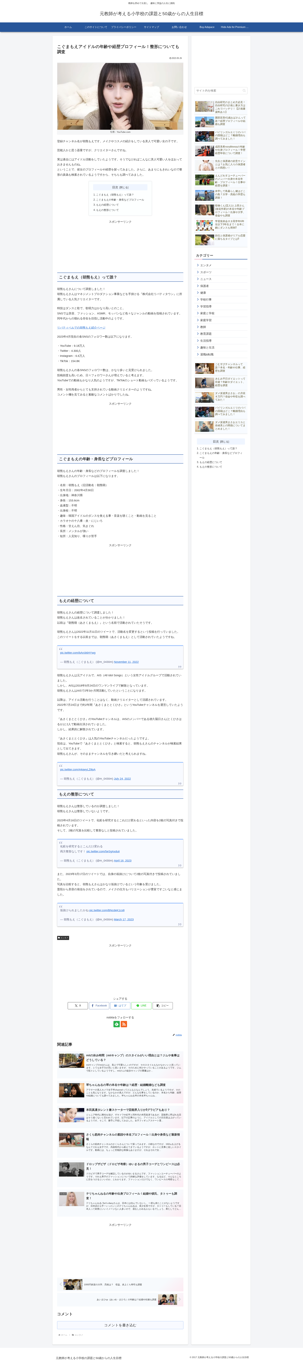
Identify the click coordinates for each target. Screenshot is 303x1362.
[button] (163, 1005)
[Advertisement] (120, 246)
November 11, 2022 (126, 661)
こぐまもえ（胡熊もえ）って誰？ (115, 194)
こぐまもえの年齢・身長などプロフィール (120, 199)
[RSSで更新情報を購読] (124, 1024)
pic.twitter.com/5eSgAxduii (103, 851)
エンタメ (64, 938)
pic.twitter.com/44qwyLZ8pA (77, 769)
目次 (115, 187)
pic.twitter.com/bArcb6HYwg (77, 652)
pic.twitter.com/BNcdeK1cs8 (107, 910)
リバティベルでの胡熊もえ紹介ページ (81, 327)
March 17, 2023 (124, 919)
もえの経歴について (107, 204)
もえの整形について (107, 209)
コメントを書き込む (120, 1325)
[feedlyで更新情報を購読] (116, 1024)
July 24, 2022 (122, 778)
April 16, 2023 (122, 860)
